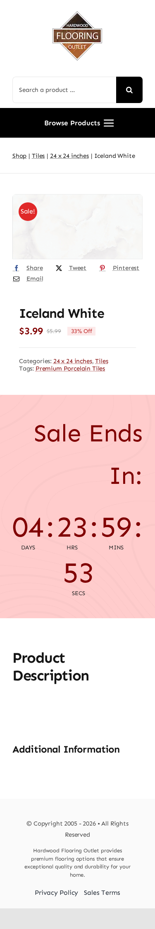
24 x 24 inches (72, 361)
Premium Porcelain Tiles (70, 368)
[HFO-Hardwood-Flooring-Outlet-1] (77, 8)
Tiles (101, 361)
